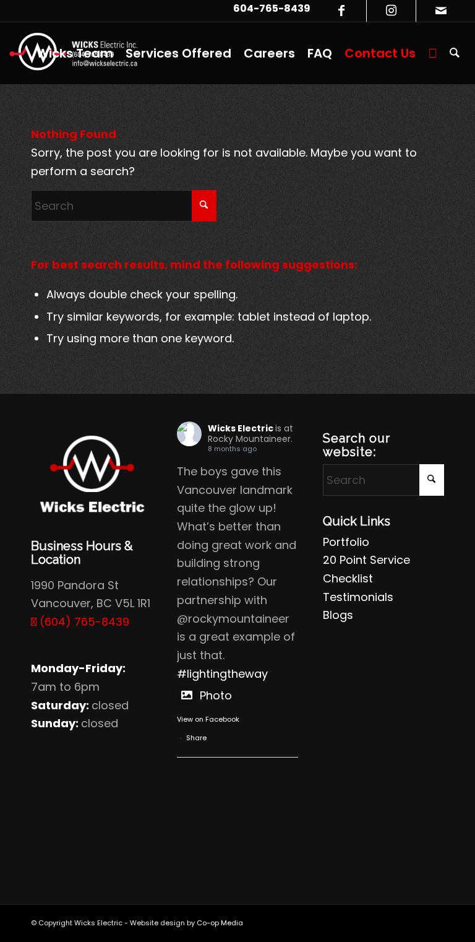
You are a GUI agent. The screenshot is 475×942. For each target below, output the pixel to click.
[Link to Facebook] (341, 11)
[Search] (454, 53)
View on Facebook (208, 719)
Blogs (338, 615)
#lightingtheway (222, 673)
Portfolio (346, 542)
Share (196, 738)
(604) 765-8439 (82, 621)
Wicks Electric (240, 428)
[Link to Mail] (441, 11)
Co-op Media (220, 923)
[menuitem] (74, 53)
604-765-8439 (271, 8)
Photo (216, 695)
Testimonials (358, 597)
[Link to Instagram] (391, 11)
